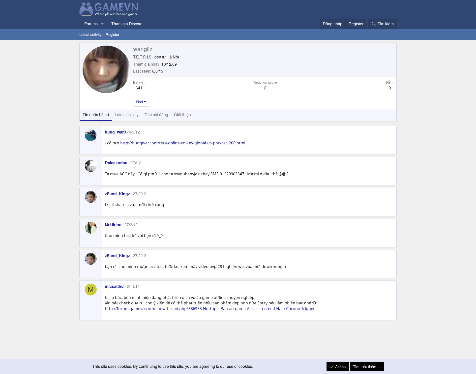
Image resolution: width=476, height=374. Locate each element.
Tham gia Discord (127, 24)
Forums (91, 24)
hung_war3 (115, 132)
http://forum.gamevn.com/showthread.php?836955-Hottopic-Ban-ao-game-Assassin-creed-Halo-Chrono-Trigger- (210, 308)
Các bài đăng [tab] (156, 114)
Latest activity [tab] (127, 114)
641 (139, 87)
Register (112, 34)
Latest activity (90, 34)
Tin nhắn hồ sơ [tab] (96, 114)
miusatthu (114, 286)
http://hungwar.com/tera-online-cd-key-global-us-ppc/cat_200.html (182, 143)
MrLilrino (113, 224)
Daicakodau (116, 162)
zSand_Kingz (117, 193)
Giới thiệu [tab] (182, 114)
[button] (102, 24)
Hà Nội (173, 57)
